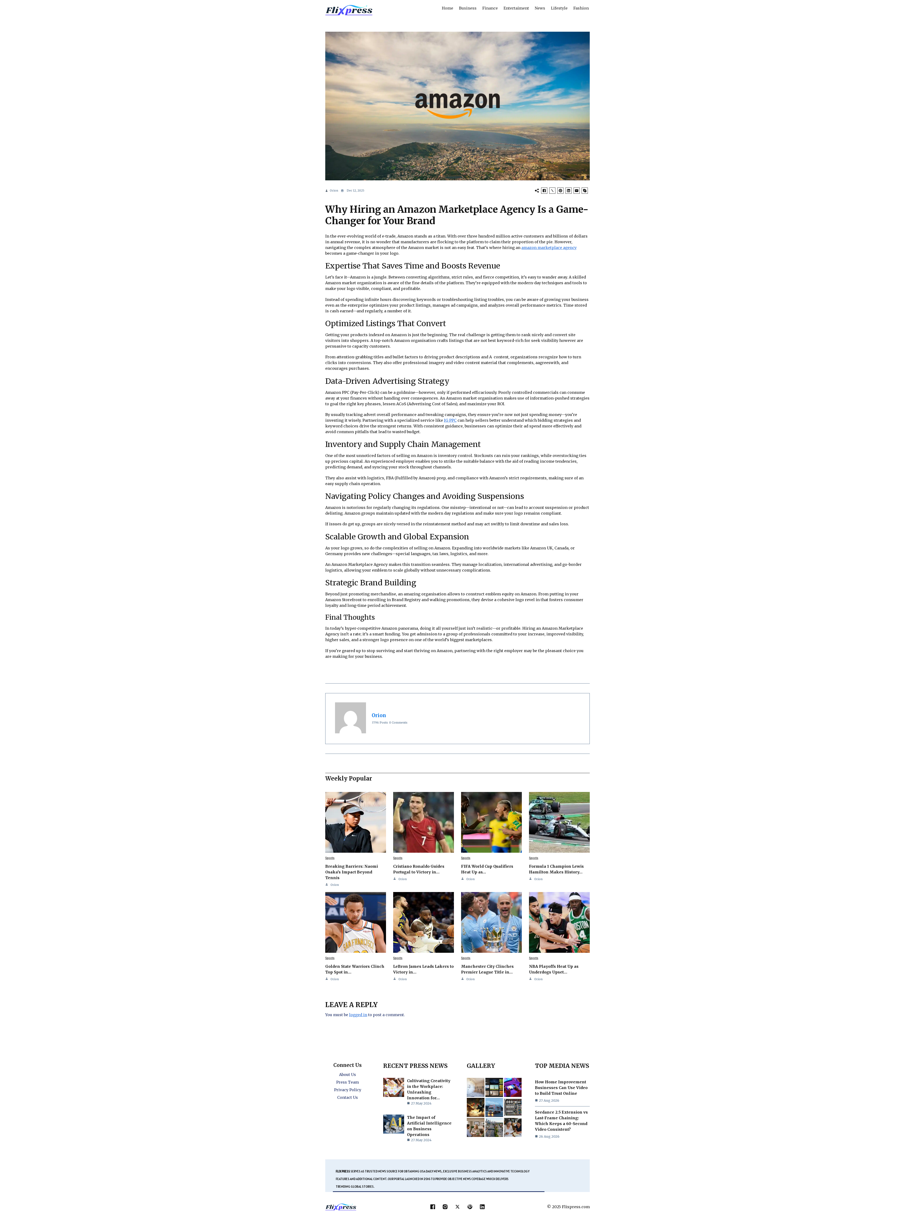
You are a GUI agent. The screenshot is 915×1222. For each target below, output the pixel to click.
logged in (358, 1014)
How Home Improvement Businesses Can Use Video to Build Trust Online (561, 1088)
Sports (330, 858)
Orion (334, 190)
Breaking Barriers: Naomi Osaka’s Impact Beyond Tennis (351, 872)
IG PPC (450, 420)
